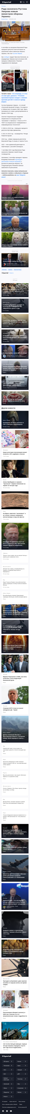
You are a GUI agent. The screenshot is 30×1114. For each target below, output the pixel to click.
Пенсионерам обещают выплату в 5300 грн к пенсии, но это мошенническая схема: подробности (15, 1014)
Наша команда (22, 1101)
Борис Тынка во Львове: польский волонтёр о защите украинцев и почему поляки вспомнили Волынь (15, 583)
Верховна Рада (17, 269)
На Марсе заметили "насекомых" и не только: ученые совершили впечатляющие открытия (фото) (14, 515)
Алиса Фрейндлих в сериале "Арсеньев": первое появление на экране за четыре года (14, 483)
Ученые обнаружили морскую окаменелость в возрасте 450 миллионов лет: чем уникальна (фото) (14, 816)
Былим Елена (4, 19)
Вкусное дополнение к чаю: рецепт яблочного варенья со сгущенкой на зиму (14, 775)
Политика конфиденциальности (9, 1107)
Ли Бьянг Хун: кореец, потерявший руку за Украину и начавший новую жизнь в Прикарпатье (13, 570)
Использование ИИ (22, 1107)
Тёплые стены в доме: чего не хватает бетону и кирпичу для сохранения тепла (15, 556)
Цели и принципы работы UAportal (9, 1104)
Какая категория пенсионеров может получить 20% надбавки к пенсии (15, 453)
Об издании (4, 1101)
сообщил (6, 57)
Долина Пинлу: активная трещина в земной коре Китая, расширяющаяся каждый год (14, 802)
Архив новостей (12, 1101)
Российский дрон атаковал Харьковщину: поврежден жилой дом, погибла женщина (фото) (15, 596)
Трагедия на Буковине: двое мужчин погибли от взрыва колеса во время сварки (15, 982)
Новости (11, 272)
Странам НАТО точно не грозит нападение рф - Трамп (13, 709)
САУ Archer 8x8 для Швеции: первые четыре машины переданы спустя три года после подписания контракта (15, 1045)
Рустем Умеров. (17, 53)
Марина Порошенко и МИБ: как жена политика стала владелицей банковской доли (15, 678)
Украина (10, 269)
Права (20, 1104)
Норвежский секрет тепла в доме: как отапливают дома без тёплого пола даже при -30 (14, 750)
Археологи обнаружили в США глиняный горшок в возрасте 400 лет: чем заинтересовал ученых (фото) (15, 763)
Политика (3, 6)
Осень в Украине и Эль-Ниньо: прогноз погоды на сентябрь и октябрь (14, 789)
